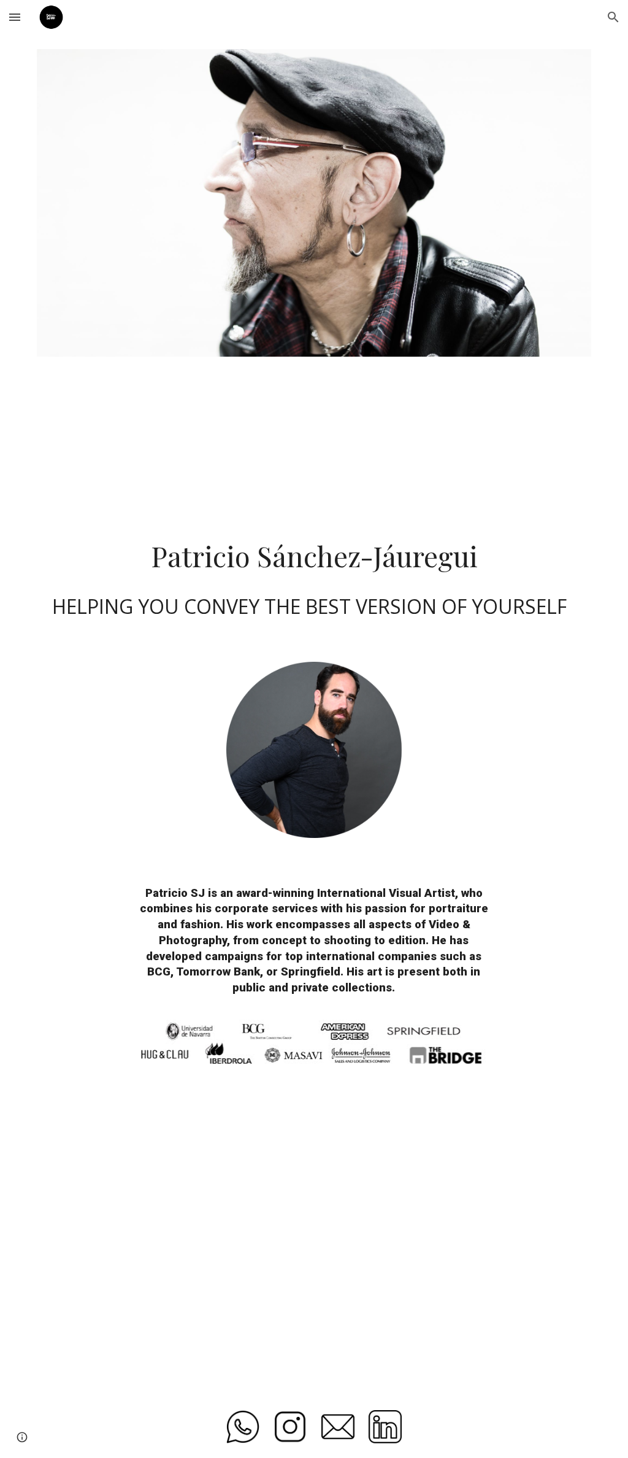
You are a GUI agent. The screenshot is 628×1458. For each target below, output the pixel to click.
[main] (314, 555)
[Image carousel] (314, 203)
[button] (14, 17)
